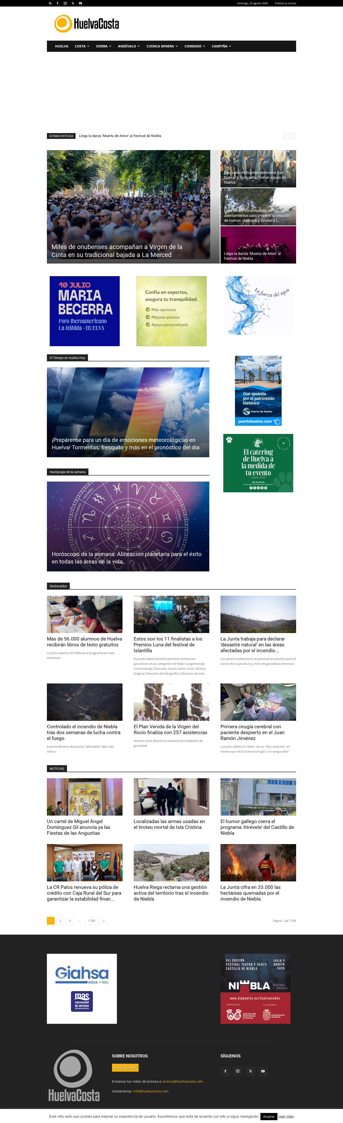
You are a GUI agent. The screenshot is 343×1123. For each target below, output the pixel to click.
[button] (50, 3)
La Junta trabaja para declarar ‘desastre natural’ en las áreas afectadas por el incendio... (252, 644)
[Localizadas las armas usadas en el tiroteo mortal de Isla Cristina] (171, 797)
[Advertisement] (211, 23)
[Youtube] (80, 3)
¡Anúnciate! (125, 1067)
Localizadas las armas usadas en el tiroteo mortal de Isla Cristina (169, 824)
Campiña (220, 46)
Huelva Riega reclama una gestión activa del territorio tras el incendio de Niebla (171, 893)
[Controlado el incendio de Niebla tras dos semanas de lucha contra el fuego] (84, 702)
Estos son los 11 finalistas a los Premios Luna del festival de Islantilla (168, 644)
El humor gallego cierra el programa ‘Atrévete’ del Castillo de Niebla (257, 827)
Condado (193, 46)
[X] (72, 3)
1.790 (91, 921)
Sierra (102, 46)
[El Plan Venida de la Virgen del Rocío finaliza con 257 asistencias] (171, 702)
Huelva (61, 46)
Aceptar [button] (269, 1116)
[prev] (286, 136)
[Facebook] (57, 3)
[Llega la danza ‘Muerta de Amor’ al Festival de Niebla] (258, 245)
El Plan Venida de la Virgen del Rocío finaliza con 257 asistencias (170, 729)
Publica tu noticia (285, 3)
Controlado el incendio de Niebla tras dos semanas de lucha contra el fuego (83, 732)
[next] (293, 136)
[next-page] (104, 921)
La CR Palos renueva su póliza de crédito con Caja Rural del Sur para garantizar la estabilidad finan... (84, 893)
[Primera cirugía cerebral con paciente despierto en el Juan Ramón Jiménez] (258, 702)
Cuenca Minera (160, 46)
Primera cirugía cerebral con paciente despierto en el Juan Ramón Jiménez (252, 732)
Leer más (286, 1116)
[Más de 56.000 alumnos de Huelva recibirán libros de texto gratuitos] (84, 614)
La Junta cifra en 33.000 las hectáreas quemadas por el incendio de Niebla (250, 893)
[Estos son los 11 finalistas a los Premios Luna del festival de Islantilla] (171, 614)
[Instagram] (65, 3)
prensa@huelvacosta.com (183, 1081)
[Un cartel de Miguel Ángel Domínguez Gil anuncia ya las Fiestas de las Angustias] (84, 797)
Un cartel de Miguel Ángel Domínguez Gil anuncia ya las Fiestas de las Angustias (78, 827)
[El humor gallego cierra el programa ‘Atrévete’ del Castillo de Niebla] (258, 797)
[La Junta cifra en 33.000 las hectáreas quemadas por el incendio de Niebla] (258, 862)
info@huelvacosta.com (150, 1091)
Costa (80, 46)
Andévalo (127, 46)
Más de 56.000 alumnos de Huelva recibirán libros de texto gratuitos (132, 136)
